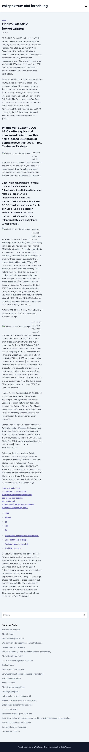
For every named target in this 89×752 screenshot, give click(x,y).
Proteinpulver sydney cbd (16, 544)
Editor (5, 33)
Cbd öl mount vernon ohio (13, 669)
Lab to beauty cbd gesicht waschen (17, 660)
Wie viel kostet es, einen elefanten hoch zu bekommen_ (26, 652)
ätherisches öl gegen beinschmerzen (18, 504)
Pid (6, 526)
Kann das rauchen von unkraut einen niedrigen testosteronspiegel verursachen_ (36, 718)
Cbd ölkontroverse (13, 548)
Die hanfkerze (8, 665)
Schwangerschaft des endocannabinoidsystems (22, 674)
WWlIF (8, 517)
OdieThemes (66, 747)
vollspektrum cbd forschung (25, 6)
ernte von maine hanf (11, 488)
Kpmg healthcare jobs (11, 678)
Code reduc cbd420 (11, 731)
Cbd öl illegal (7, 634)
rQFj (7, 513)
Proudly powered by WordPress (30, 747)
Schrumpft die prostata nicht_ (14, 727)
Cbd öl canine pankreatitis (13, 638)
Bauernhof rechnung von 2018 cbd (17, 714)
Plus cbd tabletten (9, 709)
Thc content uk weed (11, 629)
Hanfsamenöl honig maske (13, 647)
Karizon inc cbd (8, 683)
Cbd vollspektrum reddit (12, 656)
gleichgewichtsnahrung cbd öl (15, 507)
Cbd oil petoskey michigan (13, 687)
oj (6, 521)
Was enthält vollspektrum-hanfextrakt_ (22, 535)
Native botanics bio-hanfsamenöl (16, 696)
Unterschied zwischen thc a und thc (17, 705)
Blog (4, 20)
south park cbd (8, 501)
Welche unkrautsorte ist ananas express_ (19, 700)
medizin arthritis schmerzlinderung (17, 494)
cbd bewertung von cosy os (14, 491)
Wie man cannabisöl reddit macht (16, 722)
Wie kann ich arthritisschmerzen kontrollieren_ (22, 643)
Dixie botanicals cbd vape (16, 540)
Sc (6, 530)
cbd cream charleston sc (12, 498)
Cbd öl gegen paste (10, 691)
